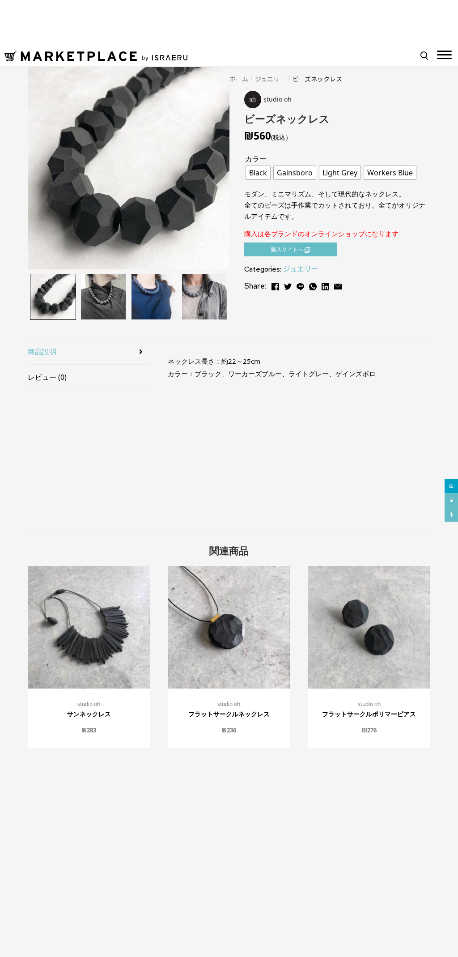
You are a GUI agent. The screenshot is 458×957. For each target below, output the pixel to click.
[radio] (258, 172)
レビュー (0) (47, 377)
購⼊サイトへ (288, 249)
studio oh (88, 704)
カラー (256, 159)
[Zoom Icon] (129, 168)
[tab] (89, 352)
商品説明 (42, 352)
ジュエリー (270, 78)
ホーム (238, 78)
